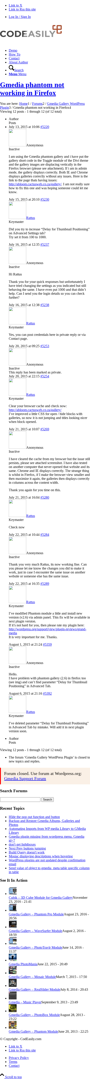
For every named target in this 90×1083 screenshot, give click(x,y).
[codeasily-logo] (33, 43)
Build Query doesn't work (27, 852)
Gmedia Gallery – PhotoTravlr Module (35, 947)
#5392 (47, 693)
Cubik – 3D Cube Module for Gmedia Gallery (41, 897)
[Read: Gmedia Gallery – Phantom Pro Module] (13, 910)
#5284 (44, 534)
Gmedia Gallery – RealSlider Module (34, 989)
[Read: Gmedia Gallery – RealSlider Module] (13, 985)
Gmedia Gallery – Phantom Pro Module (36, 914)
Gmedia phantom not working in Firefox (32, 89)
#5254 (44, 376)
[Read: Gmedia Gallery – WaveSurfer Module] (13, 927)
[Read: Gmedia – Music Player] (13, 998)
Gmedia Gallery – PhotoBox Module (34, 1015)
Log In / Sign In (20, 17)
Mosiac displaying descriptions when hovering (41, 856)
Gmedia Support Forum (25, 778)
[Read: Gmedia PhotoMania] (13, 960)
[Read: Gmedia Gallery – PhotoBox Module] (13, 1011)
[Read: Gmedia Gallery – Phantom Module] (13, 1027)
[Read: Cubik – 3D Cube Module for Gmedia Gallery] (13, 893)
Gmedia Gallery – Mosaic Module (32, 977)
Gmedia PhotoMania (23, 964)
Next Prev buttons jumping (27, 848)
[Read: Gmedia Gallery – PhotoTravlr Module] (13, 943)
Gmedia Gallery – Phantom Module (33, 1031)
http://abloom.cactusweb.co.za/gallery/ (35, 184)
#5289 (44, 583)
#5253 (44, 346)
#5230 (44, 199)
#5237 (44, 244)
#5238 (44, 305)
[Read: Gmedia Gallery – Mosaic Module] (13, 973)
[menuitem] (49, 51)
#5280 (44, 497)
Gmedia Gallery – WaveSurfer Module (35, 931)
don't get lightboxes (22, 844)
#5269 (44, 429)
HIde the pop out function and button (34, 817)
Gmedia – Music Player (25, 1002)
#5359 (47, 644)
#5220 (44, 127)
